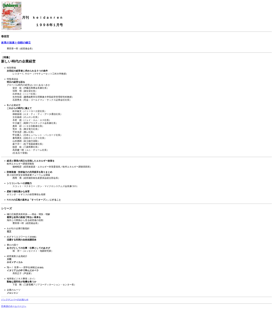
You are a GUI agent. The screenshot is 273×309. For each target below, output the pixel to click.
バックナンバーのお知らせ (14, 299)
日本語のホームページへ (13, 306)
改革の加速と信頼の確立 (16, 42)
